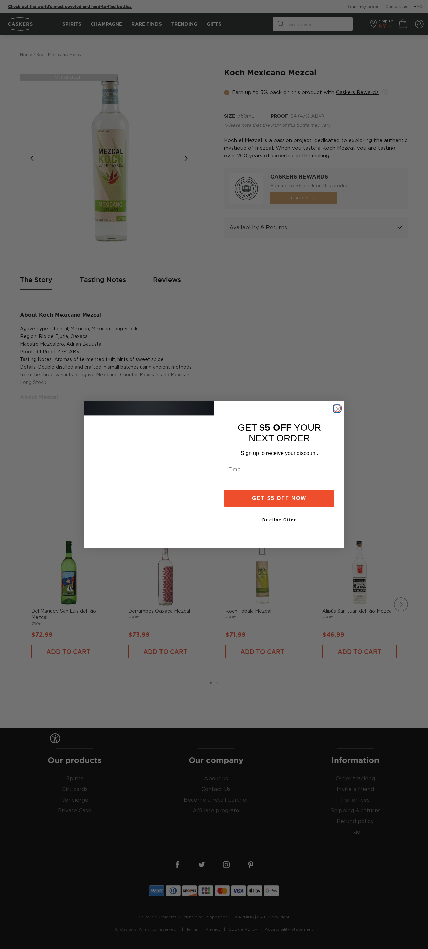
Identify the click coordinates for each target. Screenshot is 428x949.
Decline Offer (279, 520)
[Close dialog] (337, 408)
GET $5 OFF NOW (279, 498)
